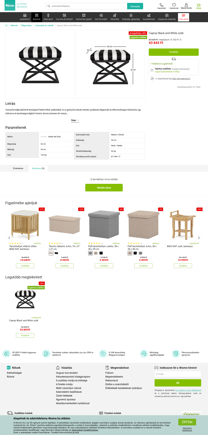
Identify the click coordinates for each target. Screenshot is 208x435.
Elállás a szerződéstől (117, 384)
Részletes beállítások (187, 429)
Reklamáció (111, 380)
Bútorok (14, 25)
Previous (9, 238)
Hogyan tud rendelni (67, 373)
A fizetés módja (64, 384)
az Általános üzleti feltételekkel (188, 390)
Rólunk (10, 377)
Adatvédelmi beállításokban (85, 430)
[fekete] (56, 253)
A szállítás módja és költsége (71, 380)
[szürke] (90, 253)
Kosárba (173, 51)
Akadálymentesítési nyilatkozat (73, 403)
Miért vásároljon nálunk (68, 388)
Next (199, 238)
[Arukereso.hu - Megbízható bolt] (191, 413)
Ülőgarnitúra (26, 25)
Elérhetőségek (14, 373)
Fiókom (109, 373)
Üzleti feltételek (64, 396)
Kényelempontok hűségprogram (73, 377)
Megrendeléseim (114, 377)
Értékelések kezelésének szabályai (123, 388)
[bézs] (51, 253)
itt (73, 432)
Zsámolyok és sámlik (44, 25)
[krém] (96, 253)
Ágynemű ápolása (66, 399)
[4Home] (7, 25)
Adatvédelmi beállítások (69, 392)
